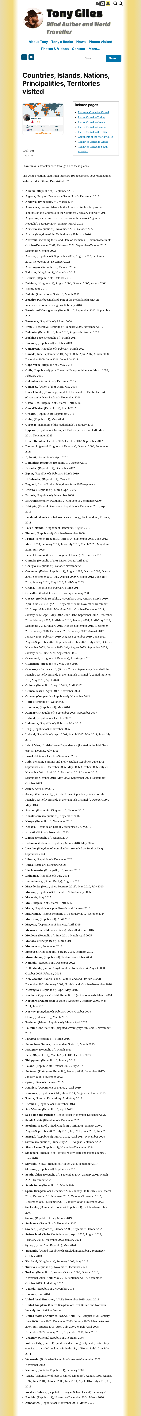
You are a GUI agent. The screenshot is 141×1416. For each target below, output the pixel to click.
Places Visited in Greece (91, 122)
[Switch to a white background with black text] (97, 3)
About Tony (38, 42)
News (81, 42)
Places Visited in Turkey (91, 117)
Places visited (100, 42)
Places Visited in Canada (92, 127)
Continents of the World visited (95, 136)
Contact (78, 49)
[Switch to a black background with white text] (102, 3)
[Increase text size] (115, 3)
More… (94, 49)
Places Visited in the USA (92, 132)
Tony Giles (74, 12)
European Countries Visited (93, 112)
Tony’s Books (62, 42)
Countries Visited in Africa (93, 141)
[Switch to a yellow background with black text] (108, 3)
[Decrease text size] (120, 3)
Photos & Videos (55, 49)
